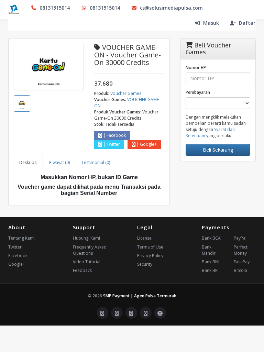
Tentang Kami (21, 238)
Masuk (211, 23)
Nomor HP (196, 67)
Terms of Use (150, 247)
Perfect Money (241, 250)
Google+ (148, 144)
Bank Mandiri (209, 250)
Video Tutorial (86, 262)
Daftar (247, 23)
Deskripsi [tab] (28, 162)
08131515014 (55, 7)
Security (144, 264)
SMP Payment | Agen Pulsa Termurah (139, 296)
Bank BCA (211, 238)
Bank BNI (210, 262)
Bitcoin (240, 270)
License (144, 238)
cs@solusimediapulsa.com (171, 7)
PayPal (240, 238)
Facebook (116, 135)
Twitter (113, 144)
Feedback (82, 270)
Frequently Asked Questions (90, 250)
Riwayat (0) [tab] (59, 162)
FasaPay (242, 262)
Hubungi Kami (86, 238)
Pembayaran (198, 92)
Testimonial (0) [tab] (95, 162)
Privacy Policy (150, 255)
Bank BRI (210, 270)
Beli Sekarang (218, 149)
